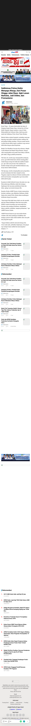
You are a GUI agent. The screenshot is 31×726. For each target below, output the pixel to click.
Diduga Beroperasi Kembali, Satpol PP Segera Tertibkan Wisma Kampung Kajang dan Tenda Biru (16, 609)
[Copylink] (24, 721)
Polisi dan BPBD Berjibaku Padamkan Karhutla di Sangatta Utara (10, 321)
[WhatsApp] (21, 721)
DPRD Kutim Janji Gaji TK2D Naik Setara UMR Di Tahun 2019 (17, 601)
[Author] (3, 102)
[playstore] (19, 709)
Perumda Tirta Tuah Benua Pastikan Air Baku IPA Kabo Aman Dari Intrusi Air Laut (11, 245)
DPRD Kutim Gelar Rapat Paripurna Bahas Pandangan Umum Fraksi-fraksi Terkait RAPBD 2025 (15, 642)
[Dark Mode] (29, 52)
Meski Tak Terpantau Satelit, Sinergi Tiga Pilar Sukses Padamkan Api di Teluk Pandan (11, 310)
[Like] (4, 721)
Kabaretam (9, 102)
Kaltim (3, 85)
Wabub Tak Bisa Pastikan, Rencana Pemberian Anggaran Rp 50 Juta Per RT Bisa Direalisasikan (17, 652)
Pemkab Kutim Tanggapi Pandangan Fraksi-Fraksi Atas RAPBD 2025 (16, 660)
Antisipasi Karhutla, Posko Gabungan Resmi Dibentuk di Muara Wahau (11, 264)
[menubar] (2, 52)
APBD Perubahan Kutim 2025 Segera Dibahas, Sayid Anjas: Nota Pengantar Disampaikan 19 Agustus (17, 633)
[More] (21, 250)
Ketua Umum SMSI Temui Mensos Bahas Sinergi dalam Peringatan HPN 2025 (15, 625)
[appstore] (12, 709)
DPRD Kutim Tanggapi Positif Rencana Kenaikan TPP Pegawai (14, 668)
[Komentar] (9, 721)
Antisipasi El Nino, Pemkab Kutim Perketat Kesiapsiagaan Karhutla (10, 255)
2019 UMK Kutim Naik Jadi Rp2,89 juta (15, 594)
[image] (26, 246)
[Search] (27, 52)
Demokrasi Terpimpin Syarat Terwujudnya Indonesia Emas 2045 (15, 617)
